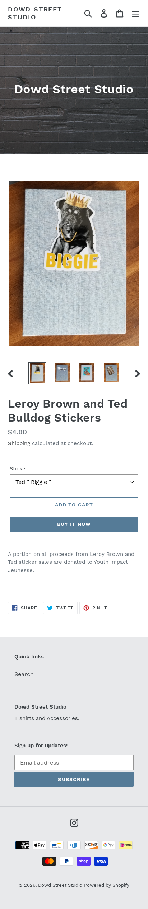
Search (24, 674)
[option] (37, 373)
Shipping (19, 443)
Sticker (18, 468)
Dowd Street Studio (35, 13)
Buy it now (74, 524)
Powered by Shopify (106, 885)
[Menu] (135, 13)
